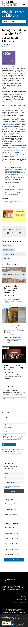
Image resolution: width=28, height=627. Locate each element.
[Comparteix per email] (20, 233)
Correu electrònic (7, 427)
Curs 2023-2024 (7, 245)
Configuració (20, 624)
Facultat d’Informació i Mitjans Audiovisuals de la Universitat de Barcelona (15, 169)
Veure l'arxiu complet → (14, 559)
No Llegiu (10, 126)
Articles (5, 46)
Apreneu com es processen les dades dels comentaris (12, 452)
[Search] (23, 21)
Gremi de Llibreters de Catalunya (11, 589)
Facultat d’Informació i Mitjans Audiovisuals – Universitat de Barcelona (13, 587)
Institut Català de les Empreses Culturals (13, 108)
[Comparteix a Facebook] (12, 233)
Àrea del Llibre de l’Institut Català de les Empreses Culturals (15, 177)
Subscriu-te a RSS (21, 599)
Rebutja (11, 624)
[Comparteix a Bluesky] (7, 233)
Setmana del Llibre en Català (15, 152)
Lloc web (4, 434)
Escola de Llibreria (8, 249)
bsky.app (23, 602)
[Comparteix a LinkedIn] (16, 233)
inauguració (6, 258)
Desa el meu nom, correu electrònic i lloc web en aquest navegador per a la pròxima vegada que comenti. (14, 438)
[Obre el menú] (24, 4)
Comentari (5, 413)
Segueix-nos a (17, 602)
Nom (4, 420)
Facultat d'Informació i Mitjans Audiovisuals (9, 253)
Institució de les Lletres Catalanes (14, 191)
